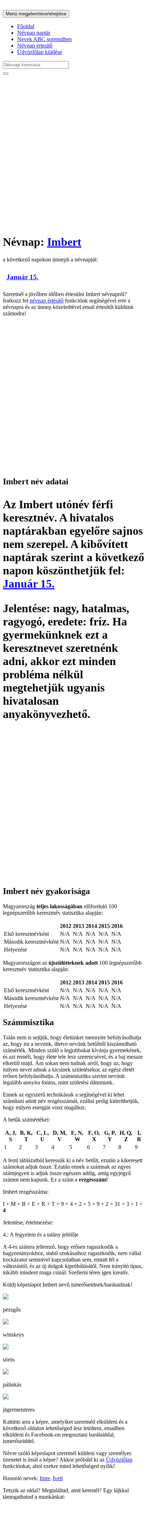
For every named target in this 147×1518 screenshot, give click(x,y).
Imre (45, 1478)
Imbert (64, 241)
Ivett (58, 1478)
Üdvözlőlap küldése (39, 52)
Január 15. (22, 277)
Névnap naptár (33, 33)
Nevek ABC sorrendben (44, 39)
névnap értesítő (47, 301)
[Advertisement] (73, 154)
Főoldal (25, 26)
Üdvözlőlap (119, 1460)
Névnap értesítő (34, 46)
